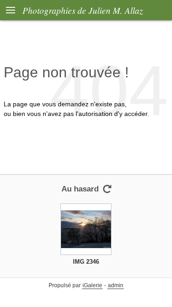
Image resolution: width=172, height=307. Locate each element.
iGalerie (92, 285)
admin (115, 285)
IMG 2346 (86, 261)
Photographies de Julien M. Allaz (82, 10)
